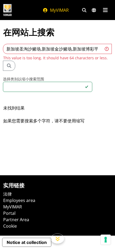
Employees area (19, 200)
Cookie (10, 226)
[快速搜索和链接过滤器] (84, 10)
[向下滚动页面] (57, 239)
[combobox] (44, 87)
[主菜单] (105, 10)
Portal (9, 213)
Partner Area (16, 220)
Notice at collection (27, 242)
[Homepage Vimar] (7, 10)
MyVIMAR (59, 10)
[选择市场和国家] (94, 10)
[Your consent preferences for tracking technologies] (106, 240)
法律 (7, 194)
